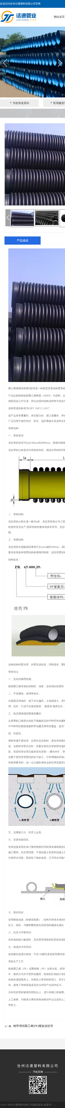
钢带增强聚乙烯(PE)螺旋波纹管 (33, 1025)
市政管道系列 (19, 103)
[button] (60, 63)
